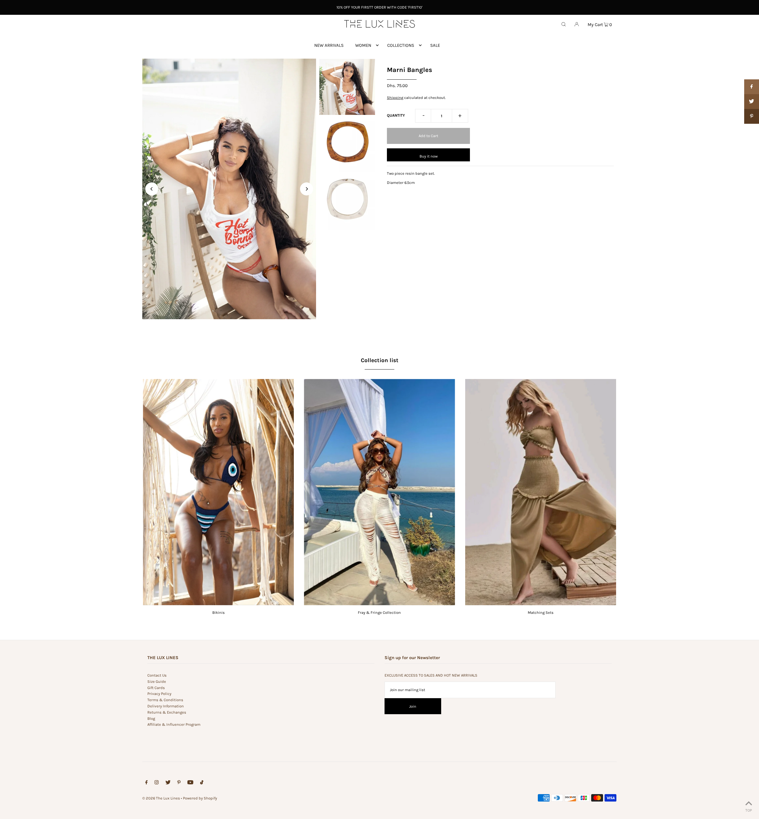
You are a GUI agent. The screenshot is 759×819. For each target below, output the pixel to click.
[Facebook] (146, 783)
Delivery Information (165, 706)
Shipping (395, 97)
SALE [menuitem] (435, 45)
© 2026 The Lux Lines (161, 798)
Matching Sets (541, 612)
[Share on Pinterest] (751, 116)
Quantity (396, 115)
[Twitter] (167, 783)
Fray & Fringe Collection (379, 612)
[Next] (306, 188)
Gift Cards (156, 687)
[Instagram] (156, 783)
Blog (151, 718)
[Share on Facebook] (751, 86)
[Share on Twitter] (751, 101)
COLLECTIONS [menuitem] (400, 45)
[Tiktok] (201, 783)
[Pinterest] (179, 783)
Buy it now (429, 156)
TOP (748, 810)
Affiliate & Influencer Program (173, 724)
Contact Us (157, 675)
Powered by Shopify (200, 798)
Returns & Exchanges (166, 712)
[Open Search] (563, 24)
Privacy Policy (159, 693)
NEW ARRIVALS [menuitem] (329, 45)
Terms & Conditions (165, 700)
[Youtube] (190, 783)
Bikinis (218, 612)
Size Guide (156, 681)
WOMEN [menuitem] (363, 45)
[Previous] (151, 188)
